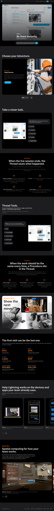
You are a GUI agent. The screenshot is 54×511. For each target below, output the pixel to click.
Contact (44, 508)
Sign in (52, 1)
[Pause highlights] (31, 97)
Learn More (37, 1)
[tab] (24, 97)
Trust (44, 1)
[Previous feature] (5, 131)
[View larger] (24, 137)
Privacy (48, 508)
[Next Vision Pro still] (6, 496)
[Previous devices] (3, 433)
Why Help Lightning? (38, 508)
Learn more (7, 82)
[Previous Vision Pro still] (3, 496)
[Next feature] (24, 131)
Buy (47, 1)
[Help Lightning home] (1, 1)
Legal (51, 508)
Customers (41, 1)
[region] (27, 416)
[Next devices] (6, 433)
